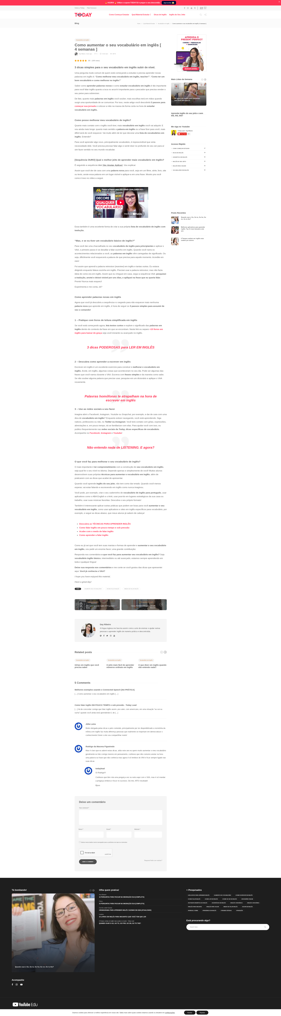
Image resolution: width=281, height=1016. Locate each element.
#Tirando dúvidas (226, 910)
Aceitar (189, 1012)
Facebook (95, 433)
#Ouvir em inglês (247, 906)
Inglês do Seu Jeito (177, 15)
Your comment (84, 808)
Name (81, 829)
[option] (89, 663)
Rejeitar (202, 1012)
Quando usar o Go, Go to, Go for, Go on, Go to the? (120, 923)
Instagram (106, 433)
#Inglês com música (236, 902)
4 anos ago (89, 53)
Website (137, 829)
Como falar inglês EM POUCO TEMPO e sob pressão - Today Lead (106, 705)
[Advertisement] (188, 191)
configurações (170, 1012)
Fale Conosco (91, 8)
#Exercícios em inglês (219, 902)
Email (108, 829)
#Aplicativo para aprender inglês (198, 895)
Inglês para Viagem (189, 166)
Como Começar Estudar (119, 15)
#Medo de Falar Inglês (131, 588)
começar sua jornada (85, 106)
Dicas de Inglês (160, 15)
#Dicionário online (247, 899)
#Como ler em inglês (211, 899)
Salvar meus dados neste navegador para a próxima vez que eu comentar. (104, 842)
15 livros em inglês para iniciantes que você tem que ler (122, 917)
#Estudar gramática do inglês (197, 902)
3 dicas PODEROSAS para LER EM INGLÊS (120, 347)
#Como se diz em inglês (229, 899)
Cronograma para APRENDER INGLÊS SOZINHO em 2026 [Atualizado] (125, 910)
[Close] (279, 2)
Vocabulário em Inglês (163, 23)
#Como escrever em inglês (244, 895)
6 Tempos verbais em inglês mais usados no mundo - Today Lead (116, 921)
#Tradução (239, 910)
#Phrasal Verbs (193, 910)
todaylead (100, 768)
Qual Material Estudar (141, 15)
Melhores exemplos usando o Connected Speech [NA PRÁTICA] (105, 690)
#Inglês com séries (253, 902)
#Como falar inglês (113, 588)
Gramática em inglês (189, 157)
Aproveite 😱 (169, 3)
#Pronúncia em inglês (209, 910)
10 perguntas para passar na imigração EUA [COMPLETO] (121, 897)
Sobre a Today (79, 8)
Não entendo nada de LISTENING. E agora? (120, 447)
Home (138, 23)
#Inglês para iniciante (195, 906)
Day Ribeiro (82, 53)
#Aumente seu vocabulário (93, 588)
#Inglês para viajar (212, 906)
